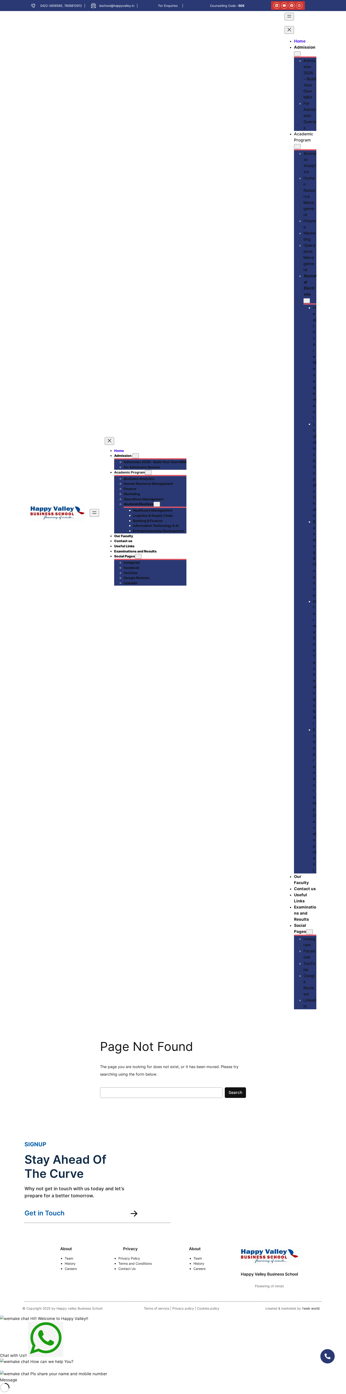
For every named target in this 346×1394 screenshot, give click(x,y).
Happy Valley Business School (269, 1274)
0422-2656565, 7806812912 (61, 6)
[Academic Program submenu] (148, 472)
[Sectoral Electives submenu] (156, 504)
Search (235, 1092)
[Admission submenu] (135, 455)
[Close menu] (109, 441)
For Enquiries (168, 6)
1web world (311, 1308)
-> (133, 1213)
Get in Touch (44, 1213)
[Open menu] (94, 513)
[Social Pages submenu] (138, 556)
